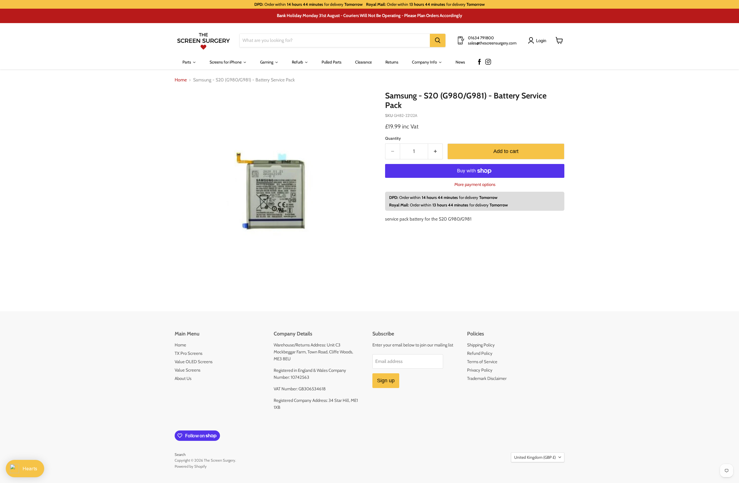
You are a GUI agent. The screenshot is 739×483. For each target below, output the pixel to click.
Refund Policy (479, 353)
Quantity (393, 138)
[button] (538, 40)
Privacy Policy (479, 370)
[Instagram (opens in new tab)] (488, 62)
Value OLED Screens (193, 361)
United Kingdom (535, 457)
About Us (183, 378)
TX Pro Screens (188, 353)
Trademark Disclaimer (487, 378)
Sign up (386, 380)
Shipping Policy (481, 345)
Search (180, 454)
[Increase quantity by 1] (435, 151)
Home (181, 80)
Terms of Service (482, 361)
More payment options (474, 184)
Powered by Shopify (191, 466)
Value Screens (187, 370)
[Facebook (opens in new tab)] (479, 62)
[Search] (437, 40)
